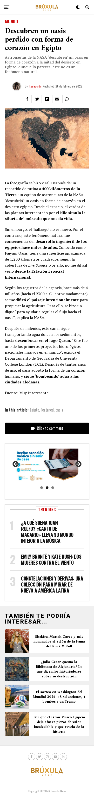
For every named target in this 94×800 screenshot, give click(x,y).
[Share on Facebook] (27, 99)
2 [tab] (47, 487)
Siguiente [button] (78, 464)
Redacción (35, 86)
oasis (59, 410)
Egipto (34, 410)
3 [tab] (52, 487)
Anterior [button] (16, 464)
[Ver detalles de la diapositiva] (47, 466)
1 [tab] (41, 487)
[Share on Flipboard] (47, 99)
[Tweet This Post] (37, 99)
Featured (47, 410)
